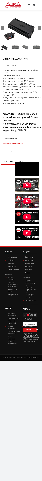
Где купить (29, 257)
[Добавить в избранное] (25, 59)
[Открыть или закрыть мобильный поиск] (34, 5)
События (28, 270)
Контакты (28, 267)
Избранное (12, 267)
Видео (27, 273)
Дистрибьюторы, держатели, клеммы (14, 333)
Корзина (11, 263)
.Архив (12, 151)
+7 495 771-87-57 (12, 290)
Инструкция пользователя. (13, 143)
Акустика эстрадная (11, 327)
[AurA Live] (35, 315)
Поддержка (29, 263)
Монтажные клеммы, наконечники (12, 341)
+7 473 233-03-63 (30, 296)
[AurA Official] (31, 315)
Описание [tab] (8, 162)
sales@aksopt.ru (31, 300)
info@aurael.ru (13, 295)
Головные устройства (12, 314)
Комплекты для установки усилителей (13, 321)
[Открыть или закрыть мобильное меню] (29, 5)
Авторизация (12, 257)
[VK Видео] (28, 315)
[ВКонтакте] (24, 315)
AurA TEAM (29, 260)
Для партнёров (13, 270)
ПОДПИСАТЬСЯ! (31, 330)
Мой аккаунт (12, 260)
